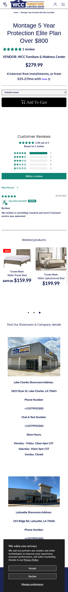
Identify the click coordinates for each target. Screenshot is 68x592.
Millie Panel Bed (17, 275)
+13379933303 (34, 408)
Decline (32, 576)
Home (16, 12)
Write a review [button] (34, 176)
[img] (9, 196)
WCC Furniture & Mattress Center (27, 4)
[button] (12, 49)
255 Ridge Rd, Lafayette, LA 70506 (34, 521)
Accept (32, 568)
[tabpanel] (17, 268)
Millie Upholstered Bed (51, 278)
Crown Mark (17, 271)
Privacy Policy (31, 559)
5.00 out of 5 (42, 142)
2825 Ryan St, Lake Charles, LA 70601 (34, 391)
